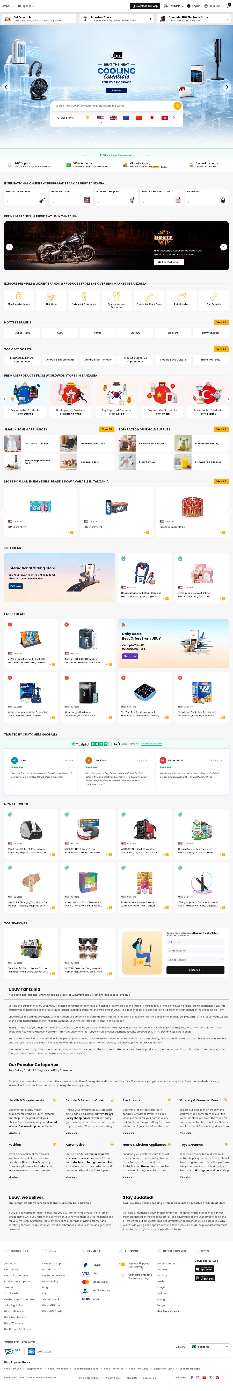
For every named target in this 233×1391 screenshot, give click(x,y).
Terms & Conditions (88, 1378)
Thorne (210, 333)
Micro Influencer (14, 1311)
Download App (51, 1263)
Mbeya (161, 1287)
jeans (12, 1170)
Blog (45, 1287)
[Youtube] (204, 1378)
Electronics (131, 1100)
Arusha (161, 1281)
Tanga (161, 1305)
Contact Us (11, 1269)
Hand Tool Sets (173, 359)
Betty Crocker (173, 333)
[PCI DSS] (12, 1352)
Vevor (60, 333)
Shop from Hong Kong (86, 1368)
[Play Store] (205, 1279)
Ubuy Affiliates (51, 1305)
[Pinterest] (217, 1378)
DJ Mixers (210, 359)
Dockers (135, 333)
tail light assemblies (99, 1162)
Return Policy (50, 1281)
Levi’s (36, 1162)
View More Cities (167, 1311)
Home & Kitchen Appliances (144, 1145)
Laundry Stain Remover (60, 359)
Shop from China (138, 1368)
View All (221, 322)
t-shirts (43, 1166)
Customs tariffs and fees (20, 1299)
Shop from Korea (113, 1368)
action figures (200, 1170)
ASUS (22, 333)
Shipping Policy (13, 1305)
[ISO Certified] (37, 1351)
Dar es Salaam (166, 1263)
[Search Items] (177, 106)
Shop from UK (34, 1368)
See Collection (170, 259)
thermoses (148, 1166)
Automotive (75, 1145)
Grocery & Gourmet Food (199, 1100)
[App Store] (205, 1269)
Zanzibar (162, 1275)
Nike (24, 1162)
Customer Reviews (53, 1275)
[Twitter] (211, 1378)
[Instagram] (197, 1378)
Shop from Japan (58, 1368)
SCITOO (98, 333)
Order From (65, 118)
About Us (10, 1263)
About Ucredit (51, 1299)
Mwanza (162, 1269)
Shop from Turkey (164, 1368)
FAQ (44, 1293)
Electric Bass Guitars (135, 359)
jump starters (74, 1162)
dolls (218, 1170)
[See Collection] (116, 245)
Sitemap (9, 1287)
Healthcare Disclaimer (18, 1329)
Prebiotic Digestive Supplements (97, 359)
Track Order (11, 1293)
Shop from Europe (190, 1368)
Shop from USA (12, 1368)
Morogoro (163, 1299)
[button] (173, 6)
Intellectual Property (17, 1281)
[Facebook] (191, 1378)
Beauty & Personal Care (84, 1100)
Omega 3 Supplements (22, 359)
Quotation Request (16, 1275)
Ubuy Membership (15, 1317)
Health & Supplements (26, 1100)
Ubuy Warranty (13, 1323)
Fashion (15, 1145)
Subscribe (194, 970)
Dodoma (162, 1293)
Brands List (49, 1269)
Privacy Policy (113, 1378)
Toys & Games (191, 1145)
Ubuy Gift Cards (52, 1311)
